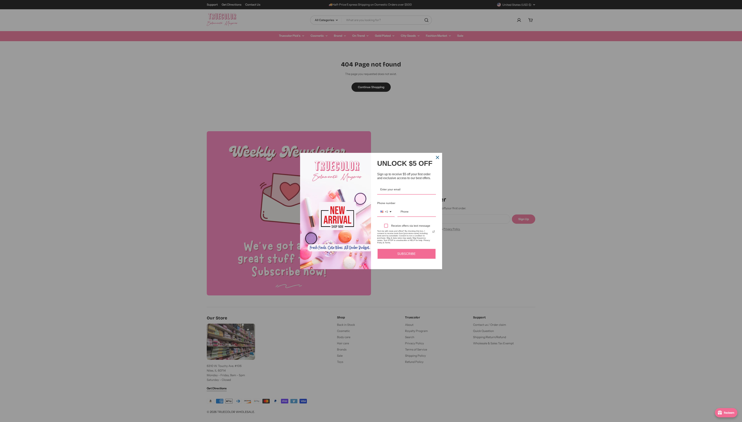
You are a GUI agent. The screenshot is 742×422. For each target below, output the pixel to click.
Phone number (386, 203)
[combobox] (386, 212)
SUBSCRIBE (406, 253)
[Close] (437, 157)
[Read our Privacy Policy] (433, 231)
